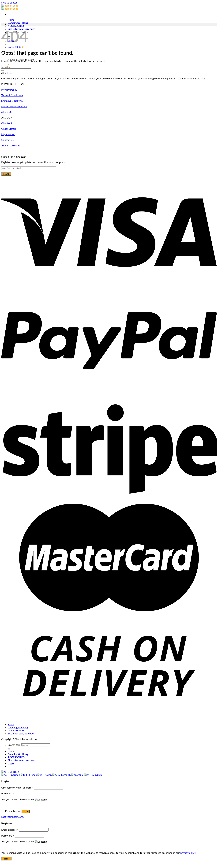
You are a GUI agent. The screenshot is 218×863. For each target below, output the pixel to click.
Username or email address (17, 787)
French (33, 775)
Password (7, 793)
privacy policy (188, 853)
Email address (9, 830)
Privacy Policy (9, 90)
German (16, 775)
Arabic (80, 775)
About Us (6, 112)
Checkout (6, 123)
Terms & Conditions (12, 95)
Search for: (14, 745)
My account (8, 134)
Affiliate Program (10, 145)
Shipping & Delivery (12, 101)
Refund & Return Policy (14, 106)
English (15, 772)
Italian (48, 775)
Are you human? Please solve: (18, 799)
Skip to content (10, 2)
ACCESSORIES (16, 26)
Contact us (7, 140)
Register (6, 859)
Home (11, 20)
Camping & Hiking (18, 23)
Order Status (8, 129)
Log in (25, 811)
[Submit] (2, 70)
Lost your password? (12, 817)
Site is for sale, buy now (21, 733)
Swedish (66, 775)
